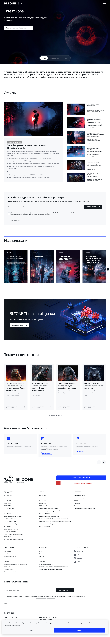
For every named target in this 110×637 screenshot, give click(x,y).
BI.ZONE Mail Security (10, 518)
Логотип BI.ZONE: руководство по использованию (53, 566)
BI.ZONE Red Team (44, 505)
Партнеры (42, 553)
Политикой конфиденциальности (40, 214)
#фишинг (70, 390)
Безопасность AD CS (10, 572)
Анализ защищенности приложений (49, 511)
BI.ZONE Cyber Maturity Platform (13, 539)
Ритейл (76, 500)
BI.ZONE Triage (8, 542)
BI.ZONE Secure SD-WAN (11, 498)
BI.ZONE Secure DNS (10, 521)
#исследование (18, 393)
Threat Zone (7, 566)
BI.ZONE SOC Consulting (46, 524)
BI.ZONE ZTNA (8, 505)
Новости (41, 559)
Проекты (6, 561)
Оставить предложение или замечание (50, 569)
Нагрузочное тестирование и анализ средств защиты (55, 521)
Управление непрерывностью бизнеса (15, 564)
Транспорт (77, 503)
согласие (17, 213)
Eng (22, 3)
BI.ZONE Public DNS (44, 526)
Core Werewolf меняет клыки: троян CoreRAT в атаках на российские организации (15, 387)
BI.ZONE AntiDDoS (44, 498)
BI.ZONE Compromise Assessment (49, 516)
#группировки (15, 395)
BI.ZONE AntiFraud (9, 508)
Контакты (42, 561)
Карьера (41, 556)
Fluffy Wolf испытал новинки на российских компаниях (93, 386)
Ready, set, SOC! (8, 569)
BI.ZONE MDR (42, 503)
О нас (40, 551)
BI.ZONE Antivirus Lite (10, 537)
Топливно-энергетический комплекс (84, 508)
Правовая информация (46, 564)
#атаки (8, 395)
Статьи (65, 58)
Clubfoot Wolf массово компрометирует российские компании (67, 386)
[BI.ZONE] (11, 3)
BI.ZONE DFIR (42, 495)
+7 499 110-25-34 (10, 617)
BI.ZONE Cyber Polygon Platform (13, 534)
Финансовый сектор (80, 495)
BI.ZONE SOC (42, 500)
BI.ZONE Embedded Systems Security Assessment (53, 518)
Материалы (7, 551)
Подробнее (29, 630)
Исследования (55, 58)
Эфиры (44, 58)
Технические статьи (10, 556)
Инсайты (6, 553)
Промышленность (79, 505)
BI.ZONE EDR (7, 503)
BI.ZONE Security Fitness (11, 529)
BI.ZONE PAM (7, 500)
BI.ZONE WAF (7, 513)
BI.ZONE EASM (8, 511)
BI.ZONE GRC (7, 526)
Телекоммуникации (79, 498)
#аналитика (9, 393)
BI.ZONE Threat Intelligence (12, 524)
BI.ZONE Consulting (44, 513)
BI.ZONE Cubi (8, 495)
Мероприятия (8, 559)
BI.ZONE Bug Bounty (9, 531)
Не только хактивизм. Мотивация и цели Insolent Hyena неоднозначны (40, 387)
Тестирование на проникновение (48, 508)
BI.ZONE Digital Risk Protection (12, 516)
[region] (86, 142)
